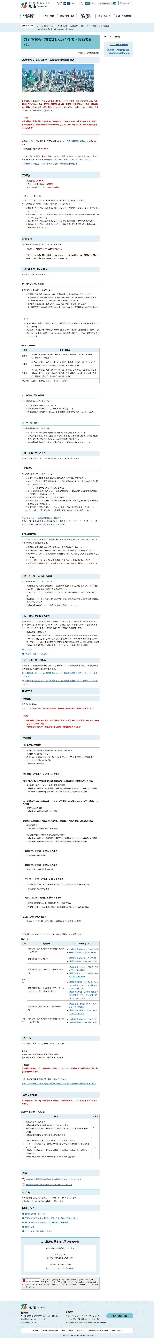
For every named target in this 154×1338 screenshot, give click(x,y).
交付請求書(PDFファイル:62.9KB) (83, 1022)
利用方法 (36, 1330)
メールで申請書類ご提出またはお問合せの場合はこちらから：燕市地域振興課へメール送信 (59, 1083)
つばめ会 (28, 649)
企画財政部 (62, 26)
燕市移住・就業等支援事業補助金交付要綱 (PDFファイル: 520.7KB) (53, 1179)
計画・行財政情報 (123, 16)
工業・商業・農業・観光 (86, 16)
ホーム (38, 26)
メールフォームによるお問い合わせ (60, 1268)
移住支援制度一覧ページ (35, 1214)
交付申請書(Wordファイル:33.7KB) (83, 949)
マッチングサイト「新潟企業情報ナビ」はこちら (41, 518)
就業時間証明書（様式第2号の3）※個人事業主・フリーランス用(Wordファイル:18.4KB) (83, 985)
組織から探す (127, 3)
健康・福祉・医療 (67, 16)
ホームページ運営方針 (50, 1330)
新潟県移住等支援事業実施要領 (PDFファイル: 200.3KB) (49, 1185)
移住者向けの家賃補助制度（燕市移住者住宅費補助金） (47, 1222)
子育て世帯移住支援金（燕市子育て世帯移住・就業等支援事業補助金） (50, 164)
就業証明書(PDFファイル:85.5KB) (83, 961)
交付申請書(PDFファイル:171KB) (82, 952)
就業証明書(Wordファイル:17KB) (82, 958)
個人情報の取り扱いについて (98, 1330)
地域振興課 (74, 26)
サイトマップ (116, 1330)
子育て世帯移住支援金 (76, 141)
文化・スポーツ (105, 16)
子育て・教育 (48, 16)
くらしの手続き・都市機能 (29, 16)
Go (115, 3)
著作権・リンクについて (77, 1330)
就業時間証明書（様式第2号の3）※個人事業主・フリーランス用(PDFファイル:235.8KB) (83, 995)
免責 (63, 1330)
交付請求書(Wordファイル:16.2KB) (83, 1019)
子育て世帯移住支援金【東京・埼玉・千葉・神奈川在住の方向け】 (52, 1218)
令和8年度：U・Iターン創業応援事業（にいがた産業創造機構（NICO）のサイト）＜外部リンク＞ (60, 674)
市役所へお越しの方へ (120, 1316)
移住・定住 (85, 26)
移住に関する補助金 (101, 26)
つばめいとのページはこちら (37, 654)
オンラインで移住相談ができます (38, 1231)
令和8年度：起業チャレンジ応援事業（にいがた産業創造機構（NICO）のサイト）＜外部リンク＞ (60, 682)
